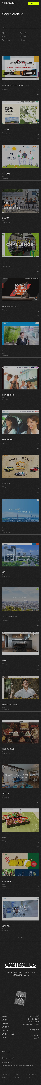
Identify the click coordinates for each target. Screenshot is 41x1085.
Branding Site (33, 1019)
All (3, 33)
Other (22, 40)
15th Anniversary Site (30, 1025)
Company (6, 1030)
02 (22, 937)
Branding (6, 40)
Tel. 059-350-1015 (8, 1058)
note (36, 1038)
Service (5, 1023)
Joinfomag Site (32, 1022)
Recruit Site (33, 1016)
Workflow (6, 1027)
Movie (4, 36)
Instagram (34, 1030)
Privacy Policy (17, 1076)
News (4, 1037)
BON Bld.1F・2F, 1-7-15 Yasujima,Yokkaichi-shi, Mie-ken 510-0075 (17, 1064)
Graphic (23, 36)
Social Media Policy (6, 1076)
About (4, 1016)
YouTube (34, 1035)
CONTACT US (20, 965)
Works (4, 1020)
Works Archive (8, 1034)
